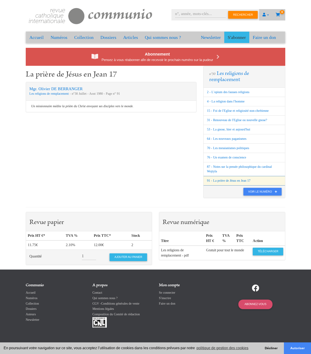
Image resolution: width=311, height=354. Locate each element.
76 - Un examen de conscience (226, 157)
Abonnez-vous (255, 304)
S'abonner (237, 37)
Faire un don (264, 37)
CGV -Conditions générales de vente (115, 303)
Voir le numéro (260, 191)
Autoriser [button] (297, 348)
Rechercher (243, 14)
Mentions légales (103, 309)
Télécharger (268, 251)
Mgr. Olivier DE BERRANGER (56, 89)
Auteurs (31, 314)
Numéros (59, 37)
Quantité (35, 256)
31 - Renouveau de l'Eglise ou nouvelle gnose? (237, 120)
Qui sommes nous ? (163, 37)
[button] (265, 14)
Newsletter (211, 37)
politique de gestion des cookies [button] (222, 348)
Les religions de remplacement (49, 93)
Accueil (36, 37)
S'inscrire (165, 298)
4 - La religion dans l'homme (226, 101)
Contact (97, 292)
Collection (84, 37)
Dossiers (108, 37)
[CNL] (99, 322)
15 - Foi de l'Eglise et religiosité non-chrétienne (238, 110)
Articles (130, 37)
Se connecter (167, 292)
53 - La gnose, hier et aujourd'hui (228, 129)
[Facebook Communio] (255, 288)
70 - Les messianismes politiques (228, 148)
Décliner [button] (271, 348)
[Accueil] (91, 15)
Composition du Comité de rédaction (116, 314)
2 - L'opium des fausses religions (228, 92)
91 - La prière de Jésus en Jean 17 (228, 180)
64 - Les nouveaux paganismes (226, 138)
